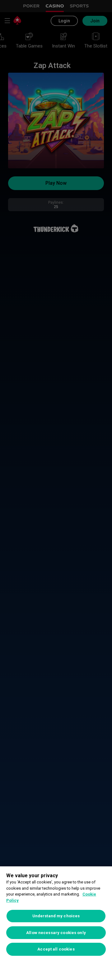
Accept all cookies (55, 949)
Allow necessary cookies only (56, 932)
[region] (56, 914)
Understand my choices (56, 916)
